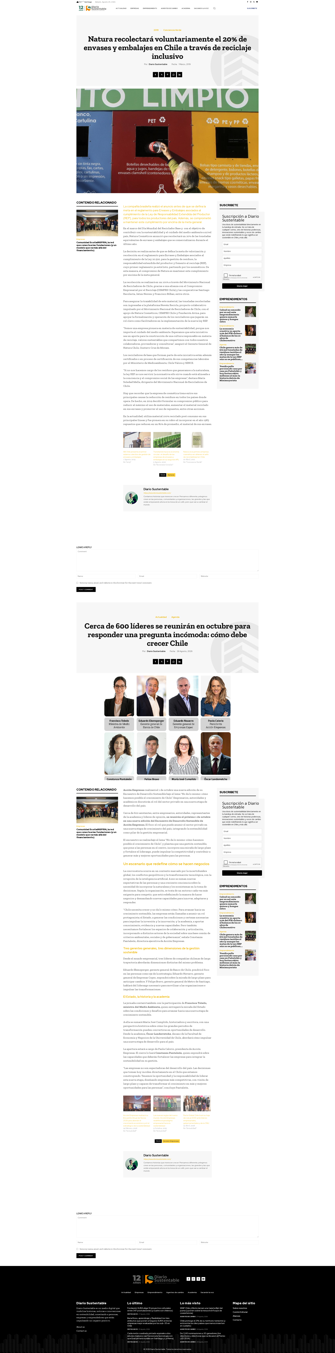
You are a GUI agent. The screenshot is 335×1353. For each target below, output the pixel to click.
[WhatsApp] (173, 74)
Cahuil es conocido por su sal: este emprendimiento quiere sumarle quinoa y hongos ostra (230, 315)
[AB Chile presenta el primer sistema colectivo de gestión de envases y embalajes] (137, 440)
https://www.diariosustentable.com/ (157, 493)
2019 (156, 30)
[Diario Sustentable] (133, 498)
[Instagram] (250, 2)
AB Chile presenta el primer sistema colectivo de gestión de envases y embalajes (136, 454)
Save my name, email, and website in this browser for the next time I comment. (116, 583)
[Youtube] (257, 2)
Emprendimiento (227, 307)
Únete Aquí (242, 286)
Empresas (80, 239)
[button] (214, 8)
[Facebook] (247, 2)
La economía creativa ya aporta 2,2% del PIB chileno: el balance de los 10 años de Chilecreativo (231, 334)
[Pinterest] (167, 74)
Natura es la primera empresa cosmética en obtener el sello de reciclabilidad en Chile (196, 454)
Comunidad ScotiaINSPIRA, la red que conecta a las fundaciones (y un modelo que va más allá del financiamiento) (96, 246)
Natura (171, 475)
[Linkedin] (179, 74)
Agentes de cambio (188, 1316)
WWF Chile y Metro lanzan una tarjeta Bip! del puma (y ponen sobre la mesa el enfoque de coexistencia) (201, 1310)
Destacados (132, 1314)
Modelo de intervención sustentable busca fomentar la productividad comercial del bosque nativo (215, 529)
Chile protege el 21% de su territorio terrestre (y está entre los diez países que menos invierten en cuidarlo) (202, 1323)
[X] (253, 2)
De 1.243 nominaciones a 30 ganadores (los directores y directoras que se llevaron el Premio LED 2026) (202, 1336)
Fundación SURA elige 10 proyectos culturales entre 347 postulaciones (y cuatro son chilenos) (150, 1309)
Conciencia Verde (172, 30)
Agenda (223, 345)
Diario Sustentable (158, 64)
